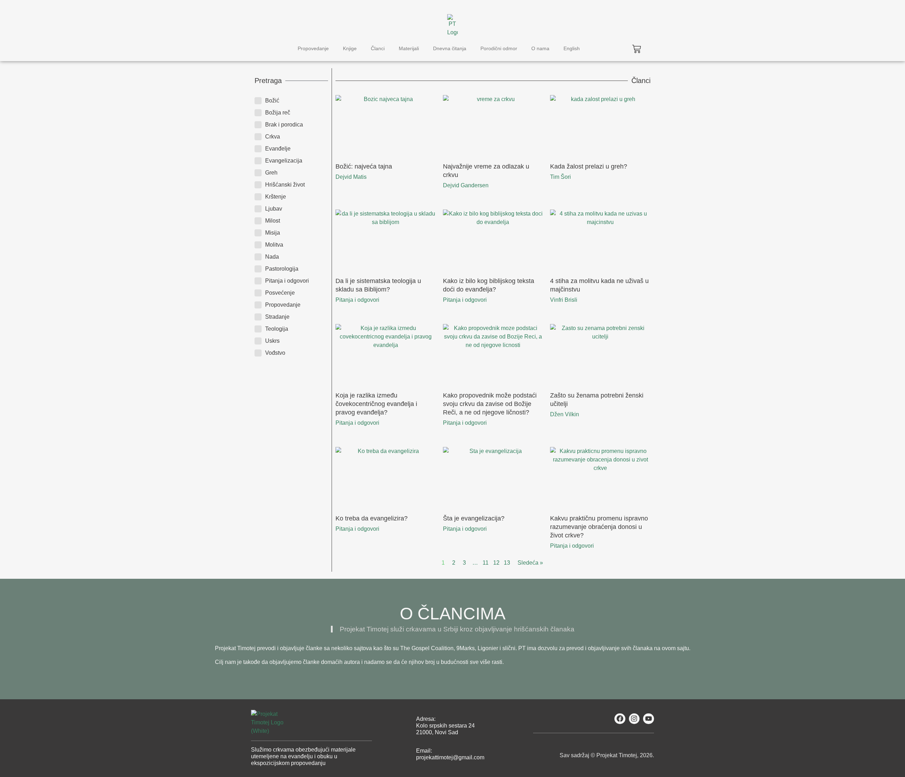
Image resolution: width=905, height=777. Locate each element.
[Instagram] (634, 718)
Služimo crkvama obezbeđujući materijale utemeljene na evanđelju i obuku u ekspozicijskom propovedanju (303, 756)
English (572, 48)
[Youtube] (648, 718)
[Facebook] (619, 718)
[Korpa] (636, 49)
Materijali (409, 48)
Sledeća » (530, 563)
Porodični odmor (498, 48)
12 (496, 563)
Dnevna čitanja (449, 48)
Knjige (350, 48)
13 (507, 563)
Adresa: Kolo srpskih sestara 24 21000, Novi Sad (445, 725)
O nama (540, 48)
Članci (378, 48)
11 (486, 563)
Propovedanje (313, 48)
